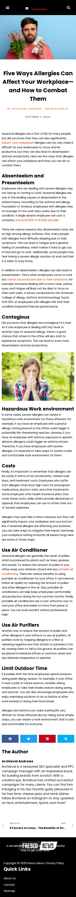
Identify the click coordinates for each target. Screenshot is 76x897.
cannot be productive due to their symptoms (37, 279)
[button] (8, 7)
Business (62, 108)
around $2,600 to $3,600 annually (37, 220)
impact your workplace (17, 143)
